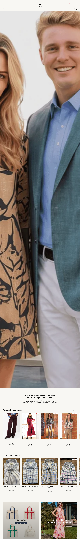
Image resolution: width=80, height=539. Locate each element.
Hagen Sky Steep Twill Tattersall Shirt (30, 486)
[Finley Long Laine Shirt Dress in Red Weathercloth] (30, 426)
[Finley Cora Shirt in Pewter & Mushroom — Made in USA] (49, 426)
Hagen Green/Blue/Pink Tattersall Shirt (68, 486)
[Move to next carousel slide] (76, 410)
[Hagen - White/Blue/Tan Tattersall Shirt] (11, 471)
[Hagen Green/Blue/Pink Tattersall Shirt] (68, 471)
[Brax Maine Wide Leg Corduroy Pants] (11, 426)
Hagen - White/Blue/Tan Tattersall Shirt (11, 486)
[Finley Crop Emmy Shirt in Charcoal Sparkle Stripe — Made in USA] (68, 426)
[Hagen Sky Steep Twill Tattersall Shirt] (30, 471)
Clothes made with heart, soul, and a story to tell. (59, 522)
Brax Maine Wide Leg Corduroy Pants (11, 440)
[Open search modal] (3, 9)
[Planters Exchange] (40, 5)
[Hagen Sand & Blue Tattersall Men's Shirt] (49, 471)
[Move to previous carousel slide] (74, 410)
